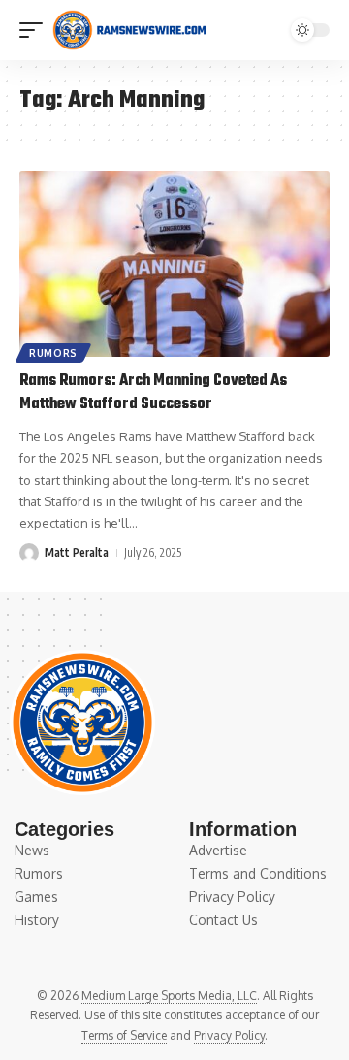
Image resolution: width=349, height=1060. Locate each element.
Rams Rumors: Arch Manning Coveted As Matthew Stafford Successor (153, 392)
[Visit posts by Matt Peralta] (29, 552)
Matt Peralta (77, 552)
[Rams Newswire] (129, 30)
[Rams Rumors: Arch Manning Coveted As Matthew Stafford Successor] (174, 264)
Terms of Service (124, 1035)
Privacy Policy (229, 1035)
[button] (35, 30)
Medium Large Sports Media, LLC (169, 995)
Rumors (53, 353)
